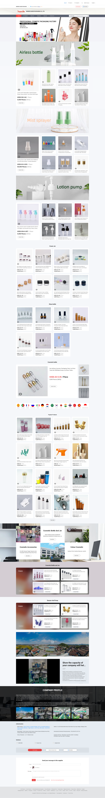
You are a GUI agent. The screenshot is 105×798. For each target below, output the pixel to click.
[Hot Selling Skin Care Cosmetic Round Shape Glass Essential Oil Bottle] (80, 477)
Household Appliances (45, 726)
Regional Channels (67, 789)
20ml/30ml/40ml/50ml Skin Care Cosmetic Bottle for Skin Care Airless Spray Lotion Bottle (79, 461)
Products (26, 15)
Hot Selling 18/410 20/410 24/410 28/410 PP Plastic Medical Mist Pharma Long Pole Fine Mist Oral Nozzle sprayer (50, 606)
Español (26, 790)
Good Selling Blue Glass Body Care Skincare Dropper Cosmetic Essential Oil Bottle (51, 584)
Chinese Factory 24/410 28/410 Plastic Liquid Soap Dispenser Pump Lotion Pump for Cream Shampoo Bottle (48, 238)
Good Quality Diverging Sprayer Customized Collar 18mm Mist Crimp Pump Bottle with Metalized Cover (81, 152)
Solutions (39, 15)
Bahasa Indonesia (84, 790)
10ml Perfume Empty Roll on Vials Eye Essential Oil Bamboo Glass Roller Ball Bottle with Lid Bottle (61, 351)
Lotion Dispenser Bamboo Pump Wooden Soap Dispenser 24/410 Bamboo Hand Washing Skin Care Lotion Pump (64, 219)
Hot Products (23, 789)
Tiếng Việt (78, 790)
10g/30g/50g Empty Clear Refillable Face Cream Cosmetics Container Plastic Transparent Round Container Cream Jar (43, 267)
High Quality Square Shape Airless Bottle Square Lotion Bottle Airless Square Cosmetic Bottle (24, 435)
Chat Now (85, 6)
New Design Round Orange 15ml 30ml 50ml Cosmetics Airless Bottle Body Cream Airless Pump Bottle (48, 104)
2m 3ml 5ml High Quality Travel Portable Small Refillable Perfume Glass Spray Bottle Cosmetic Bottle (42, 351)
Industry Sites (60, 789)
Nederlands (53, 790)
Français (34, 790)
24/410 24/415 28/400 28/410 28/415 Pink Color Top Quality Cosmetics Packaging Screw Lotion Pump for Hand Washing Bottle (79, 619)
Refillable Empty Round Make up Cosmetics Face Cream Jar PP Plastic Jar (80, 267)
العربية (57, 790)
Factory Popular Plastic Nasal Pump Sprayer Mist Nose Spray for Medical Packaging (61, 487)
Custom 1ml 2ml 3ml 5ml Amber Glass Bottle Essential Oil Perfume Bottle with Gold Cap (80, 325)
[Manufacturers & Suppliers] (16, 2)
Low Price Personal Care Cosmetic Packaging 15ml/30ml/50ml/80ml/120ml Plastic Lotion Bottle (64, 104)
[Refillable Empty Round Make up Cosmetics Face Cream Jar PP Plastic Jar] (80, 257)
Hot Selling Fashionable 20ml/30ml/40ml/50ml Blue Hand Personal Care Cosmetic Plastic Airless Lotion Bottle (79, 571)
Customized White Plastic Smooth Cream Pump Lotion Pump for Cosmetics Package (48, 171)
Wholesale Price (54, 789)
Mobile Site (79, 789)
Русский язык (39, 790)
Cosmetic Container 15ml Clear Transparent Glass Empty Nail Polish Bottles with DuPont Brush (61, 325)
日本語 (64, 790)
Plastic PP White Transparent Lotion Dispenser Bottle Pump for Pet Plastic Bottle (48, 219)
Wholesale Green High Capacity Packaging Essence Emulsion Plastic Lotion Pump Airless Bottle (48, 85)
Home (19, 15)
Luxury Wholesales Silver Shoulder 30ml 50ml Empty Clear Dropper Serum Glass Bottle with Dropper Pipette (24, 325)
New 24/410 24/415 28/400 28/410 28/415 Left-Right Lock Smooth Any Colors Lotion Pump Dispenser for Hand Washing (27, 227)
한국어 (60, 790)
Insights (83, 789)
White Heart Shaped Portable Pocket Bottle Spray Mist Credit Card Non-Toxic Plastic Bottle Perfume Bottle (61, 512)
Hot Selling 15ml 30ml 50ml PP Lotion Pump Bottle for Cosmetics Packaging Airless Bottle (79, 584)
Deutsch (48, 790)
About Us (32, 15)
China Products (28, 789)
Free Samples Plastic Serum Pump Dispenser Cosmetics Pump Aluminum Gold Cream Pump (64, 171)
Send (34, 780)
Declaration (65, 793)
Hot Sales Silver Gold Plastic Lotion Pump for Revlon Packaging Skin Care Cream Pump (81, 171)
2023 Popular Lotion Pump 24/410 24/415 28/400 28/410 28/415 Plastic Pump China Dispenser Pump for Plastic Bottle (81, 219)
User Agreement (59, 793)
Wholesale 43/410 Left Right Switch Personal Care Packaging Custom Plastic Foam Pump (81, 238)
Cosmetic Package (33, 726)
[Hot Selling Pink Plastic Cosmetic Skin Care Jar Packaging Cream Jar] (43, 425)
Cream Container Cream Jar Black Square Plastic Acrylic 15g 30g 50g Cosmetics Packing (41, 293)
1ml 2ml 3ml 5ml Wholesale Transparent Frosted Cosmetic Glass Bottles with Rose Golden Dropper (24, 351)
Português (30, 790)
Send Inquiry (78, 6)
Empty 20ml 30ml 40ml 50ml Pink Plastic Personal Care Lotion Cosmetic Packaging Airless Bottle (51, 571)
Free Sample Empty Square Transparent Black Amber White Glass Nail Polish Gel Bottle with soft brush (42, 325)
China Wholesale (47, 789)
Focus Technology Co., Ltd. (44, 793)
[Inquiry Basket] (82, 2)
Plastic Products (27, 726)
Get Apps (87, 2)
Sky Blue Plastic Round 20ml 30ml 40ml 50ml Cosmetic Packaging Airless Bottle (81, 85)
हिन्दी (67, 790)
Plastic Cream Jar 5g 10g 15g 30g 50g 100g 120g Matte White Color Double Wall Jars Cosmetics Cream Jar (61, 267)
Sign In (65, 2)
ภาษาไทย (70, 790)
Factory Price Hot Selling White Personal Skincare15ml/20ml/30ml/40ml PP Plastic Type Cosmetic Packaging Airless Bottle (24, 487)
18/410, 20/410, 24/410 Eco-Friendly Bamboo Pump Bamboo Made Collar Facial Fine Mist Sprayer (64, 152)
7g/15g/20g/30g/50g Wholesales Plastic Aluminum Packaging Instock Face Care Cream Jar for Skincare (61, 293)
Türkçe (74, 790)
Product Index (73, 789)
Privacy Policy (70, 793)
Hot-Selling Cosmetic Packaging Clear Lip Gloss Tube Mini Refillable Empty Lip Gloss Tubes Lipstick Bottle (62, 369)
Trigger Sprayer (31, 727)
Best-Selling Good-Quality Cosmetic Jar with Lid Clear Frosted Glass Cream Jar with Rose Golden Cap (24, 267)
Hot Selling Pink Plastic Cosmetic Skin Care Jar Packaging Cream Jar (42, 435)
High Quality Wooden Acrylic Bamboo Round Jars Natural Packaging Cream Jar (24, 293)
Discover (45, 15)
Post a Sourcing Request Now (57, 780)
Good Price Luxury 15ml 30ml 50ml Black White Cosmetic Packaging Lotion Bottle (64, 85)
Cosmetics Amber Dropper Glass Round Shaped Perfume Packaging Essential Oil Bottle (61, 435)
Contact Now (21, 102)
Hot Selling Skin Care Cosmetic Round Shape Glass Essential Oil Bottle (80, 487)
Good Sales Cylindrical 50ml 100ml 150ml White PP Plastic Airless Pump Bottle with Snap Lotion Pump (81, 104)
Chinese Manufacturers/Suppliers (38, 789)
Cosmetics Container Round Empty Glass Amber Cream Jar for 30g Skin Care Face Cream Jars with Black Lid (80, 293)
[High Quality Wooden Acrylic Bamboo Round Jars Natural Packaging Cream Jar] (24, 283)
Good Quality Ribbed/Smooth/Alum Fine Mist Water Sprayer (51, 619)
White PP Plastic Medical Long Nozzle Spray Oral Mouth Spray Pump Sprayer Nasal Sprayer (24, 512)
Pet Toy (39, 726)
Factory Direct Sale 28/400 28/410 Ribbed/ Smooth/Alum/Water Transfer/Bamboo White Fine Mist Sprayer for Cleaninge (27, 160)
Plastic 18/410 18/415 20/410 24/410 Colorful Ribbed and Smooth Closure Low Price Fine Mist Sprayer (48, 152)
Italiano (44, 790)
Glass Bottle (47, 727)
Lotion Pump (36, 727)
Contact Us (52, 15)
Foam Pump (19, 729)
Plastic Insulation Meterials (22, 727)
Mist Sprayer (42, 727)
